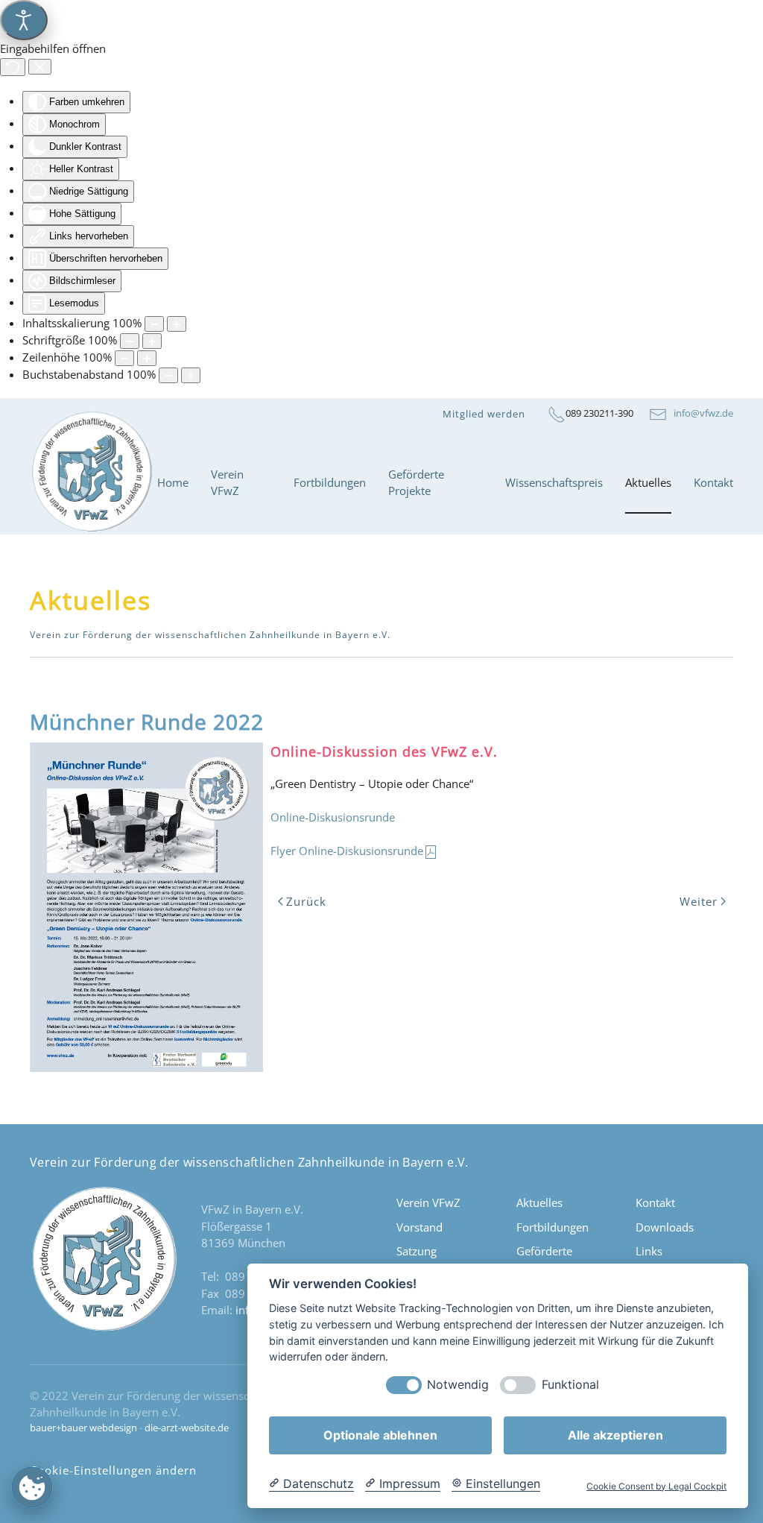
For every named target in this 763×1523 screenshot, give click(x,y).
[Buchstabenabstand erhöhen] (190, 375)
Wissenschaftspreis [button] (554, 482)
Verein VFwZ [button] (227, 483)
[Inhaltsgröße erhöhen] (176, 324)
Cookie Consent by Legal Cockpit (656, 1486)
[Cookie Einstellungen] (32, 1486)
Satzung (416, 1250)
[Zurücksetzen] (12, 67)
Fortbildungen (552, 1227)
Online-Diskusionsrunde (332, 817)
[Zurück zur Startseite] (93, 483)
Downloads (665, 1227)
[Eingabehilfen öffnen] (24, 20)
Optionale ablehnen (380, 1435)
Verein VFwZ (428, 1202)
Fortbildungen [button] (330, 482)
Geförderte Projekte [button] (416, 483)
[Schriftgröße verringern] (129, 341)
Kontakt (655, 1202)
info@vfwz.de (700, 413)
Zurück (306, 901)
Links (649, 1250)
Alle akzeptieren (615, 1435)
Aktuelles (648, 482)
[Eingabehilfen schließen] (39, 67)
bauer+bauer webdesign (83, 1427)
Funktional (570, 1385)
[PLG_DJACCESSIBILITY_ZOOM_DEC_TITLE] (154, 324)
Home (173, 482)
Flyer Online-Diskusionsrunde (346, 850)
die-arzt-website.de (187, 1427)
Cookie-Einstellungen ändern (113, 1470)
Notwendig (458, 1385)
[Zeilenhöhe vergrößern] (146, 358)
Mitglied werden (484, 413)
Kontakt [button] (713, 482)
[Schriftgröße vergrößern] (152, 341)
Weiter (699, 901)
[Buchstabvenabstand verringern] (168, 375)
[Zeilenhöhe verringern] (124, 358)
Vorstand (419, 1227)
